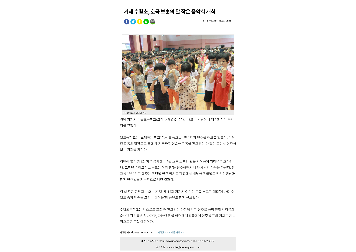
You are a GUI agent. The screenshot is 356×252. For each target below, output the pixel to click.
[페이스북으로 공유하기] (126, 23)
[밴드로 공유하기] (152, 23)
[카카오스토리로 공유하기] (139, 23)
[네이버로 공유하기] (146, 23)
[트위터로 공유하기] (133, 23)
